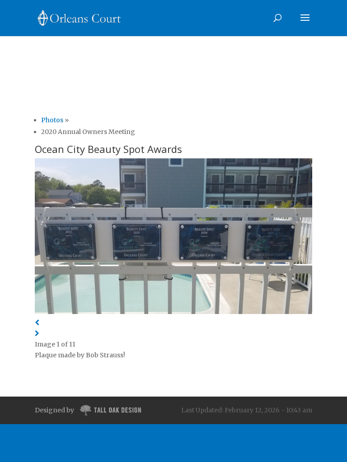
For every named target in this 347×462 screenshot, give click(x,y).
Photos (52, 120)
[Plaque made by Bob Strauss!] (173, 238)
